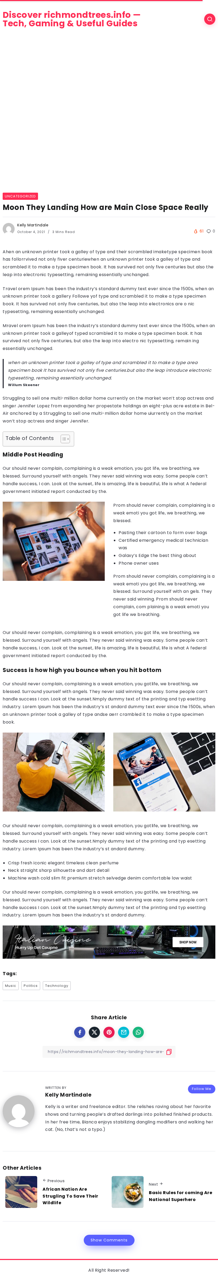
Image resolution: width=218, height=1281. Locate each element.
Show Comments (109, 1240)
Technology (56, 985)
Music (10, 985)
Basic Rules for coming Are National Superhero (180, 1196)
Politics (31, 985)
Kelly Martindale (32, 225)
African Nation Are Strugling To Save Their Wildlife (70, 1196)
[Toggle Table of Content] (63, 438)
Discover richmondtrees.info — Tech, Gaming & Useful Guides (72, 19)
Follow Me (201, 1088)
